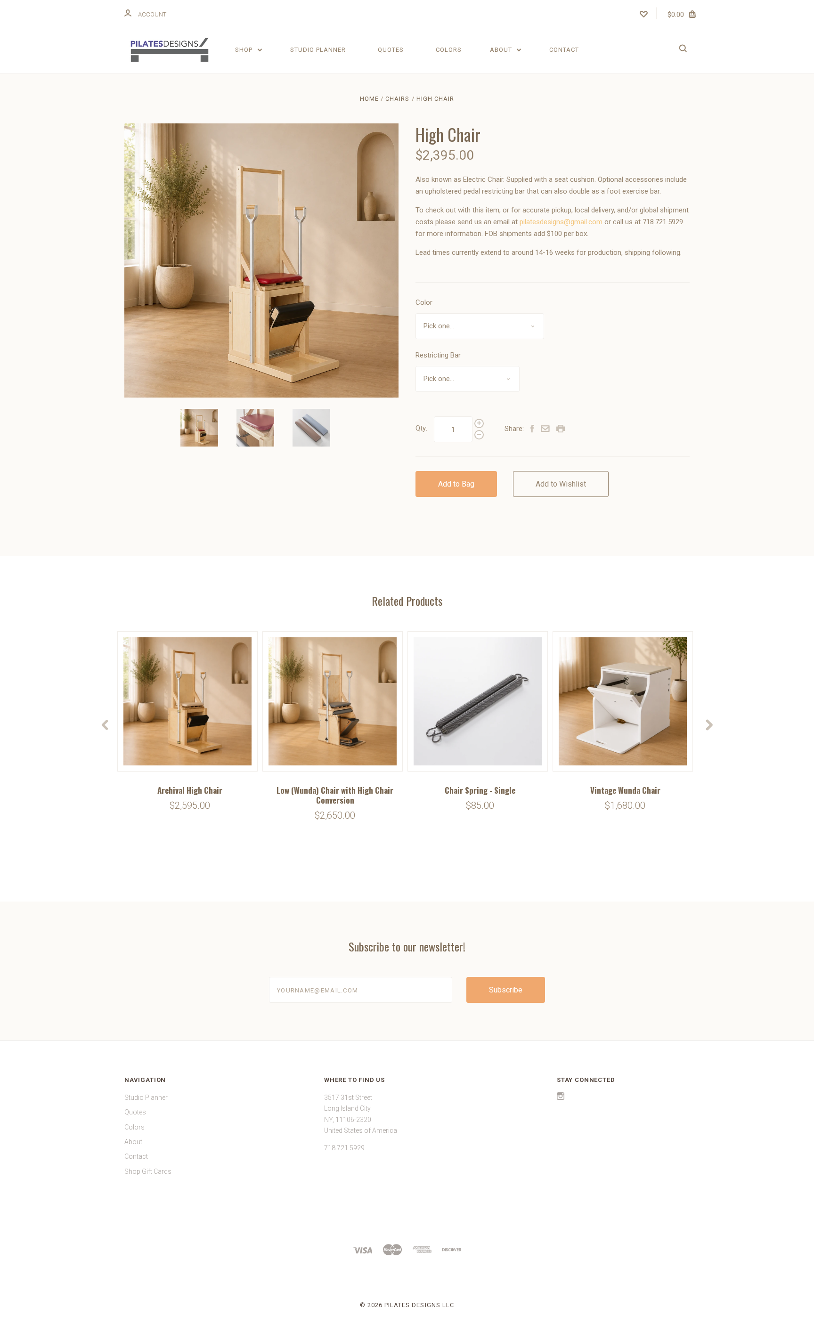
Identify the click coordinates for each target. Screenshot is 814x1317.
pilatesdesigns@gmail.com (561, 222)
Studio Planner (318, 49)
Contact (564, 49)
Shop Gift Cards (147, 1171)
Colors (449, 49)
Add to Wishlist (561, 484)
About (502, 49)
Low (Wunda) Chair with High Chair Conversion (335, 795)
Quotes (391, 49)
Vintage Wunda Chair (625, 790)
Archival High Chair (189, 790)
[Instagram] (560, 1097)
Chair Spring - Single (480, 790)
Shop (244, 49)
